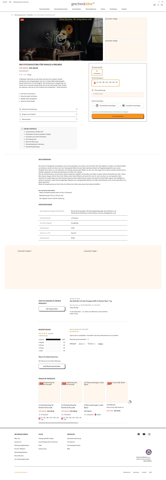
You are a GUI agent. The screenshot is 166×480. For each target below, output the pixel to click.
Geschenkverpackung (74, 438)
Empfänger (113, 9)
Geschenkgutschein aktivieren (48, 442)
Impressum (17, 442)
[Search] (158, 5)
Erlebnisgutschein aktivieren (21, 2)
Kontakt (5, 2)
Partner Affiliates (19, 449)
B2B (68, 449)
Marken (124, 9)
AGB (40, 445)
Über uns (17, 438)
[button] (118, 116)
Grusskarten (71, 442)
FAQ (10, 2)
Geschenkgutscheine (60, 9)
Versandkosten (24, 71)
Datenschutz (43, 449)
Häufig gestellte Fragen (46, 438)
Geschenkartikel (44, 9)
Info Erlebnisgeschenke (21, 459)
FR (162, 1)
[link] (50, 266)
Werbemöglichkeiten (20, 452)
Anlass (103, 9)
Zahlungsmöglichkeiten (21, 445)
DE (159, 1)
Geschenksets (76, 9)
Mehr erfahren (147, 460)
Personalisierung (91, 9)
